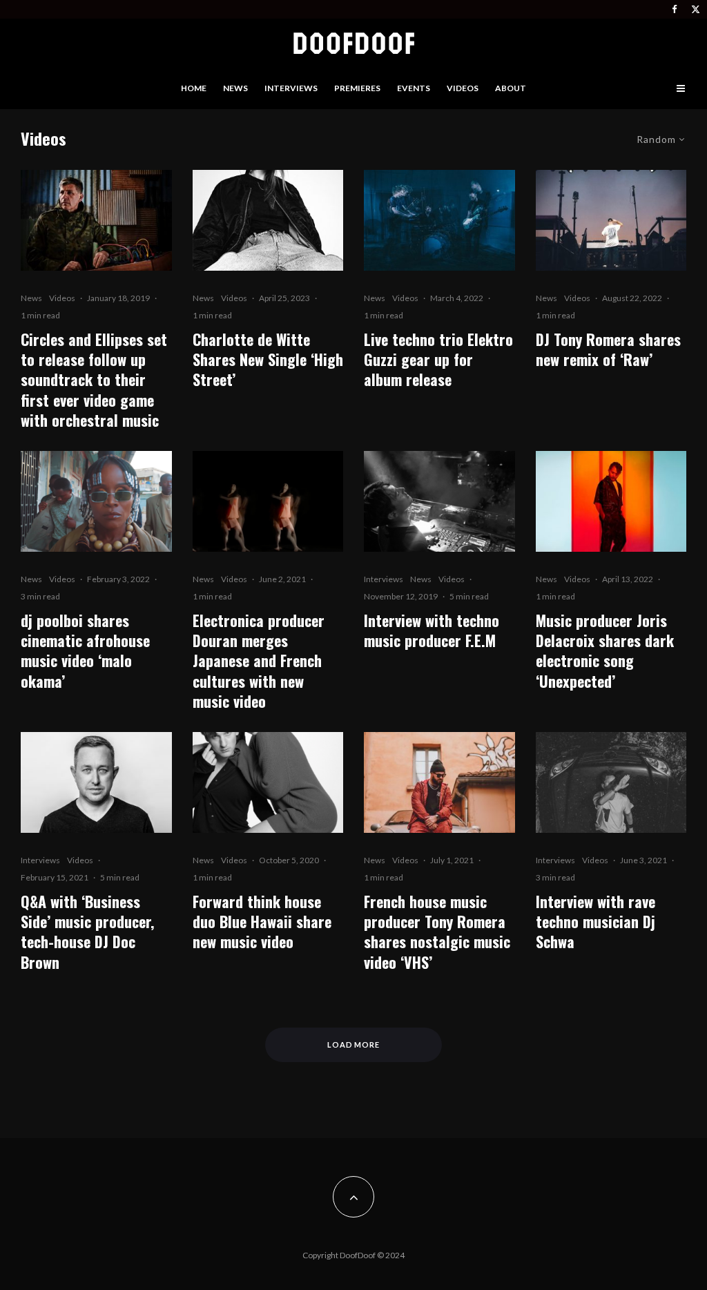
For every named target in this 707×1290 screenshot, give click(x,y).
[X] (695, 9)
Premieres (357, 88)
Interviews (291, 88)
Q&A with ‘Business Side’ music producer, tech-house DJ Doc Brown (87, 932)
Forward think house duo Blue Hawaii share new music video (262, 922)
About (510, 88)
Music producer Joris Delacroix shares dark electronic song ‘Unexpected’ (605, 650)
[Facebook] (674, 9)
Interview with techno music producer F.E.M (431, 630)
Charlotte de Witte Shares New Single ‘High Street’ (268, 359)
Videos (462, 88)
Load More (353, 1044)
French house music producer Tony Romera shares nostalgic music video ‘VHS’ (437, 932)
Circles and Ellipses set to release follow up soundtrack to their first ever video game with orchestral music (94, 380)
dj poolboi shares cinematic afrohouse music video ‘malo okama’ (85, 650)
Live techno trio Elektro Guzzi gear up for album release (438, 359)
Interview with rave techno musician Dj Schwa (595, 922)
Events (413, 88)
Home (193, 88)
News (235, 88)
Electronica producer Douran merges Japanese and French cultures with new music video (259, 661)
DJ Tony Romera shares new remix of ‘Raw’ (608, 349)
